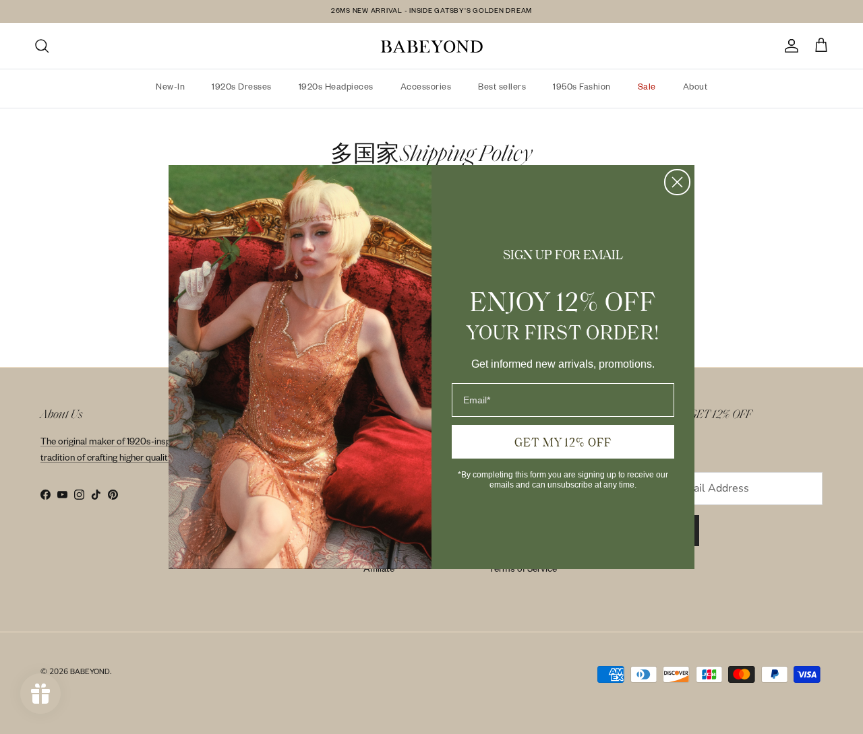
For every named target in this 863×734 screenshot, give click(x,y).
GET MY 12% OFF (563, 442)
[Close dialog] (677, 182)
